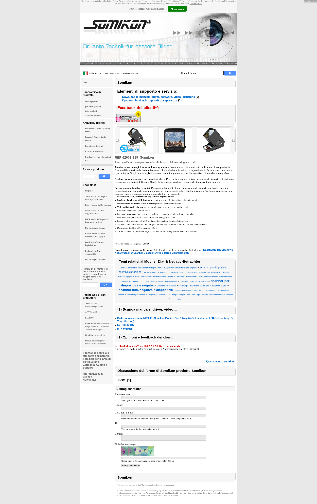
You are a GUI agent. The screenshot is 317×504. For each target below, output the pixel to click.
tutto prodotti (91, 111)
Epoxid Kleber (93, 312)
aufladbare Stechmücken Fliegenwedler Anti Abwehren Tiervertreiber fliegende (98, 326)
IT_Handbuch (125, 328)
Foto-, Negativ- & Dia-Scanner (98, 205)
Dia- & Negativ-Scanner (95, 228)
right (233, 140)
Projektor (89, 191)
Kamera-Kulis (95, 335)
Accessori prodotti (93, 115)
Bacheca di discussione (94, 151)
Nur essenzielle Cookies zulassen (146, 8)
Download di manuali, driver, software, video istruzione (158, 96)
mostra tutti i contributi (222, 361)
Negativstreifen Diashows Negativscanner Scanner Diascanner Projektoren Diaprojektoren (174, 251)
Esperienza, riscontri (94, 146)
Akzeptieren (177, 8)
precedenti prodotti (93, 106)
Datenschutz (196, 3)
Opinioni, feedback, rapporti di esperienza (149, 100)
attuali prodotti (91, 102)
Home (184, 73)
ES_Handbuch (125, 324)
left (117, 140)
